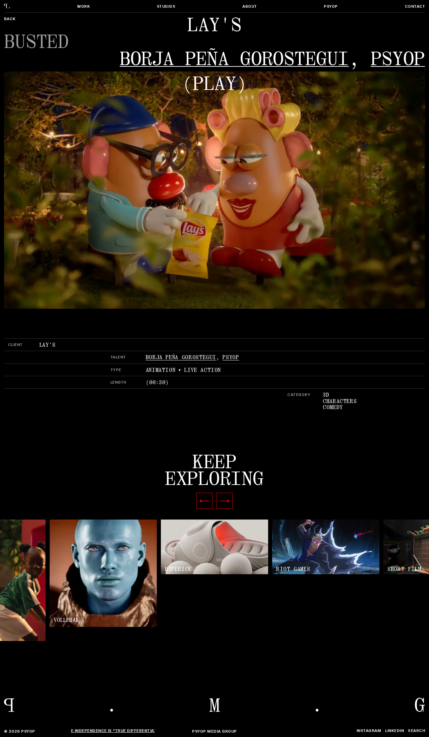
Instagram (369, 730)
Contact (415, 6)
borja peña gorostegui (234, 59)
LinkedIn (394, 730)
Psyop (331, 6)
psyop (398, 59)
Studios (166, 6)
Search (416, 730)
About (249, 6)
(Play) (214, 83)
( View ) (214, 547)
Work (83, 6)
